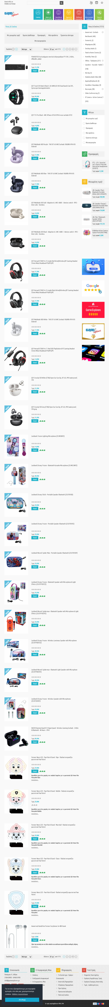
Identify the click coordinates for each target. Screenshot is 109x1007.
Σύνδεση (102, 2)
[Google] (93, 288)
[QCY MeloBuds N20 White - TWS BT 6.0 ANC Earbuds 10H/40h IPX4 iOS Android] (16, 330)
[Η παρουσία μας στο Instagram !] (93, 353)
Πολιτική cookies (63, 995)
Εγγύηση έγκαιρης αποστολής (93, 982)
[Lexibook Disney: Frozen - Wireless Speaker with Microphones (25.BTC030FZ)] (16, 709)
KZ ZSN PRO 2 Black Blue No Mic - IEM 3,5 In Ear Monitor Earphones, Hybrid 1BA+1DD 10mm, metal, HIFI (100, 194)
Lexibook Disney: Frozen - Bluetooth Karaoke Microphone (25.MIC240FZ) (54, 465)
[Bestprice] (93, 310)
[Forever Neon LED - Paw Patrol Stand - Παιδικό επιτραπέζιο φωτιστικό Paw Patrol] (16, 902)
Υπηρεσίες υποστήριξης (91, 975)
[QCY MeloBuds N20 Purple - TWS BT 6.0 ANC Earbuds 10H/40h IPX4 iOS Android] (16, 154)
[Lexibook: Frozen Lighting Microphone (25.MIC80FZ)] (16, 446)
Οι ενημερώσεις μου (39, 982)
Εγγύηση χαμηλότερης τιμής (93, 978)
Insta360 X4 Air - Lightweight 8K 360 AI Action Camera (99, 230)
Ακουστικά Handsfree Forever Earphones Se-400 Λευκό (48, 926)
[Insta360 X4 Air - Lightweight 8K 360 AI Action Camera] (86, 230)
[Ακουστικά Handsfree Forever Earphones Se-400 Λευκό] (16, 936)
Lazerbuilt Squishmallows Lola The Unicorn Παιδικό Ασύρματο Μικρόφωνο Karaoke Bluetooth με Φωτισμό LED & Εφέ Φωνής (100, 213)
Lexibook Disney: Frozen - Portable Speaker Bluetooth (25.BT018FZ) (52, 524)
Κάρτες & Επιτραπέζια (48, 18)
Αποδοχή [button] (22, 1000)
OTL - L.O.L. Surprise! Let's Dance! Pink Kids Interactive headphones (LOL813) (99, 165)
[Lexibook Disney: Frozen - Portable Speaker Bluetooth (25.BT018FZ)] (16, 534)
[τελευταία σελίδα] (73, 49)
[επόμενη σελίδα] (76, 49)
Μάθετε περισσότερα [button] (20, 994)
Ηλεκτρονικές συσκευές (89, 18)
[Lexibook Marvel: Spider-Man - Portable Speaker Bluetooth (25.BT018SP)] (16, 563)
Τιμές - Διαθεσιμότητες (91, 985)
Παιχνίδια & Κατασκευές (58, 18)
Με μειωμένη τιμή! (13, 35)
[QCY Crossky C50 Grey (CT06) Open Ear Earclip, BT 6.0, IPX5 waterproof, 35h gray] (16, 417)
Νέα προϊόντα (53, 35)
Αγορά (35, 71)
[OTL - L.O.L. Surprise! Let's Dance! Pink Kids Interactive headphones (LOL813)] (86, 164)
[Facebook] (93, 267)
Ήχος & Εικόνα (99, 18)
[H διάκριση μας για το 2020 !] (93, 331)
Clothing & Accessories (78, 18)
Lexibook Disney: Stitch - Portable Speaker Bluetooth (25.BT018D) (52, 495)
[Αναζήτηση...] (61, 3)
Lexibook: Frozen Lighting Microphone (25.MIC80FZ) (48, 436)
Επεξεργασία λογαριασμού (40, 978)
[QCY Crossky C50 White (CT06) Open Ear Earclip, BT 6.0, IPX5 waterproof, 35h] (16, 388)
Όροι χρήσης (62, 988)
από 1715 (58, 49)
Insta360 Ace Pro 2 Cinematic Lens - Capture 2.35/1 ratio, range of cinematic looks (100, 245)
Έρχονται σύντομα (67, 35)
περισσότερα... (35, 780)
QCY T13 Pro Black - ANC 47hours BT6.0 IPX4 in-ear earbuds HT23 (51, 115)
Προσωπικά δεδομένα (65, 992)
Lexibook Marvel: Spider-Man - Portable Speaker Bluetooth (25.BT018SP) (54, 553)
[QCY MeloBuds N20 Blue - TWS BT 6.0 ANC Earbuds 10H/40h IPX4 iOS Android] (16, 184)
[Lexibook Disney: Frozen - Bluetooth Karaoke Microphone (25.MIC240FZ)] (16, 476)
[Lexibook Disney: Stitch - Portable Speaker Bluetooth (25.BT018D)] (16, 505)
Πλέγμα (13, 49)
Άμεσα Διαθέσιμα (29, 35)
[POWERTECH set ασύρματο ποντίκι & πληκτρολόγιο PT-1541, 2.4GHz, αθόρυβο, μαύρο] (16, 67)
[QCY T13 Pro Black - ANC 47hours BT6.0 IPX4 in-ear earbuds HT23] (16, 125)
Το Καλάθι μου (96, 2)
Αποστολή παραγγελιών (65, 982)
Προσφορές (41, 35)
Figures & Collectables (68, 18)
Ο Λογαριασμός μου (91, 2)
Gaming (38, 17)
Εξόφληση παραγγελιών (65, 985)
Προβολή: (9, 49)
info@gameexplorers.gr (12, 980)
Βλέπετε (46, 49)
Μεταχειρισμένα (40, 41)
